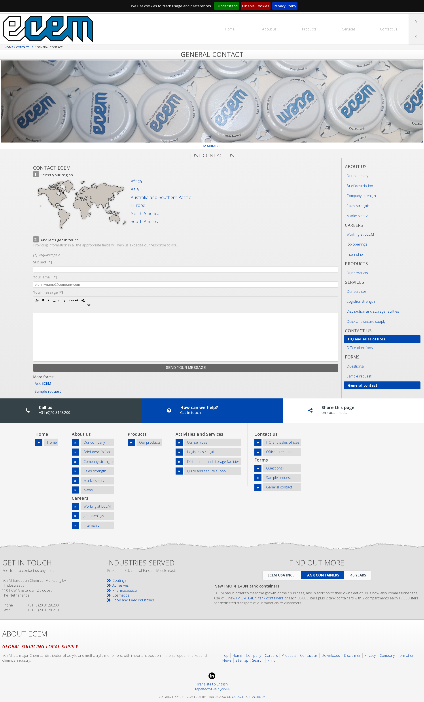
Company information (397, 655)
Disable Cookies (255, 6)
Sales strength (357, 205)
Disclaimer (352, 655)
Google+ (238, 697)
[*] (42, 262)
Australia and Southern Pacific (161, 197)
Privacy (370, 655)
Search (257, 660)
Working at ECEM (360, 234)
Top (225, 655)
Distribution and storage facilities (372, 311)
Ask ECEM (43, 383)
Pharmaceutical (124, 590)
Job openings (356, 244)
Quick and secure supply (365, 321)
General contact (362, 385)
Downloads (330, 655)
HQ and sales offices (366, 339)
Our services (356, 291)
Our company (357, 175)
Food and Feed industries (133, 600)
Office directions (359, 347)
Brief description (359, 185)
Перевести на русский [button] (211, 689)
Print (271, 660)
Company (253, 655)
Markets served (358, 215)
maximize (212, 146)
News (88, 490)
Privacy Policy (285, 6)
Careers (271, 655)
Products (309, 29)
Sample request (48, 391)
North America (145, 213)
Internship (354, 254)
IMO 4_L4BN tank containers (259, 598)
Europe (138, 205)
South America (145, 221)
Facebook (258, 697)
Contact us (389, 29)
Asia (135, 189)
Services (349, 29)
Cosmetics (120, 595)
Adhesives (120, 585)
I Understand (227, 6)
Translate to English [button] (212, 684)
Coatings (119, 580)
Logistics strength (360, 301)
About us (269, 29)
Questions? (355, 366)
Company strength (361, 195)
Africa (136, 181)
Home (230, 29)
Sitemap (241, 660)
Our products (357, 272)
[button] (37, 300)
